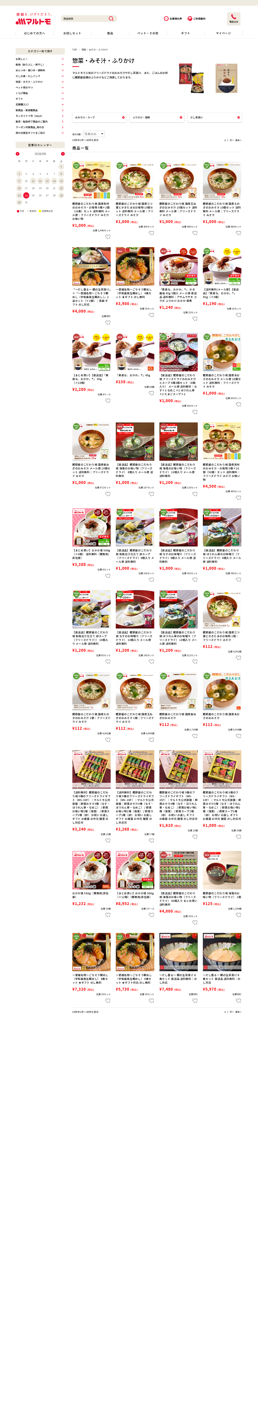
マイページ (223, 33)
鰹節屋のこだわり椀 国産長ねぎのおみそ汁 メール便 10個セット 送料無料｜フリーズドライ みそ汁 (91, 470)
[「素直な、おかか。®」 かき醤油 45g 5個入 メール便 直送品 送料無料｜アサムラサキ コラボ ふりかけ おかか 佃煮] (178, 266)
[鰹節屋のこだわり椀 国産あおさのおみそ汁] (222, 691)
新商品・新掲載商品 (27, 110)
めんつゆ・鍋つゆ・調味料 (30, 70)
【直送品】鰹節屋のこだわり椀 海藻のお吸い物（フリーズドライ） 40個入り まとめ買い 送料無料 (178, 898)
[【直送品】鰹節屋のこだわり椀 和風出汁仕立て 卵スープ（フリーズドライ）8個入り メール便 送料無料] (135, 527)
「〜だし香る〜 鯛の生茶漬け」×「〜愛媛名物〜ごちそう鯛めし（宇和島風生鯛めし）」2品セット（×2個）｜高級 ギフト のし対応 (91, 296)
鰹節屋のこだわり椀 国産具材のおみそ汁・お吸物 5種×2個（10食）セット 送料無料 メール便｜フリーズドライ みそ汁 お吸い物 (91, 211)
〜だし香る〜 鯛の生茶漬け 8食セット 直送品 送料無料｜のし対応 (178, 978)
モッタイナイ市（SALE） (30, 116)
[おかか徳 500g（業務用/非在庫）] (91, 870)
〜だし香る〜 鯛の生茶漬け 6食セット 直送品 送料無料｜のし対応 (221, 978)
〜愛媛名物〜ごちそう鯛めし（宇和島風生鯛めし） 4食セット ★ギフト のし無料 (134, 293)
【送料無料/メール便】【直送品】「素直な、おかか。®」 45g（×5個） (221, 293)
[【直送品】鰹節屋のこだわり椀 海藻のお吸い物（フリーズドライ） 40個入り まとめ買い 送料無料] (178, 870)
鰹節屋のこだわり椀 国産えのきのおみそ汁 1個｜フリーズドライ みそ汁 (91, 717)
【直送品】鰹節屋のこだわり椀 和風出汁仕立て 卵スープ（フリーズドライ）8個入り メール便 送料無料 (135, 555)
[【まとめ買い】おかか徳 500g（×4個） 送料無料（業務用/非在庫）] (91, 527)
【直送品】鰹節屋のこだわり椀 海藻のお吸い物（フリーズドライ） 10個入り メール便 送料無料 (177, 470)
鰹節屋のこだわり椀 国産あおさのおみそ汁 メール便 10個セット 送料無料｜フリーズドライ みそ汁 (222, 380)
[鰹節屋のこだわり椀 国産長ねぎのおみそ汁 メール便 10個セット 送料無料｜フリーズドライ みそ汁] (91, 441)
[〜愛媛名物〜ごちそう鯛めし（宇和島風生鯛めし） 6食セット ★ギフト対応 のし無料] (135, 952)
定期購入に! (22, 104)
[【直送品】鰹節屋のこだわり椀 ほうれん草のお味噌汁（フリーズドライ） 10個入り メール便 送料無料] (178, 609)
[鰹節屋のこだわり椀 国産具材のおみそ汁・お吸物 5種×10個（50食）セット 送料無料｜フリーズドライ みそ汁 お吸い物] (222, 441)
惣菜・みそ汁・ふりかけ (29, 82)
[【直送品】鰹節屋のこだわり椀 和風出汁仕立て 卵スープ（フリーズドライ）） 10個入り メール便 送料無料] (91, 609)
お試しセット (72, 33)
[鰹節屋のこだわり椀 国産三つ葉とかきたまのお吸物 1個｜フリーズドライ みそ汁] (222, 609)
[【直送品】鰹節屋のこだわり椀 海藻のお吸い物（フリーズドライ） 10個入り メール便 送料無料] (178, 441)
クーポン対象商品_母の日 (30, 127)
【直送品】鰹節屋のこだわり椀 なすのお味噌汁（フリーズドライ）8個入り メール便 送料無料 (177, 555)
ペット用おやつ (24, 87)
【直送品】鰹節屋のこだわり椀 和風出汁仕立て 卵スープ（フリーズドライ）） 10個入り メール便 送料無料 (90, 637)
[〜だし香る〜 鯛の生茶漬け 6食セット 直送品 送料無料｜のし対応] (222, 952)
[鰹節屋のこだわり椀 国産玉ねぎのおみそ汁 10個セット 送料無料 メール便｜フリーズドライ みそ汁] (178, 181)
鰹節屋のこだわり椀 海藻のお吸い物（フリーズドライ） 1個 (222, 895)
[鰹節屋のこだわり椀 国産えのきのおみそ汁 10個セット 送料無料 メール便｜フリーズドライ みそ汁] (222, 181)
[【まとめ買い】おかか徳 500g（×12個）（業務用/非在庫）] (135, 870)
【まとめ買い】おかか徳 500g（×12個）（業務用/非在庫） (135, 895)
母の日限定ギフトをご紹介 (30, 133)
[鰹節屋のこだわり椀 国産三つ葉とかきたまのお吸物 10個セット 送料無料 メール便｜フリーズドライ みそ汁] (135, 181)
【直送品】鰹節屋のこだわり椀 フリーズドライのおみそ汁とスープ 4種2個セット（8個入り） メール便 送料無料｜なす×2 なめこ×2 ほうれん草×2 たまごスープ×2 (178, 384)
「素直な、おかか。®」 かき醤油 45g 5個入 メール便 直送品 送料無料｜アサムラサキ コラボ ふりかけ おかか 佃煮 (178, 295)
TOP (74, 49)
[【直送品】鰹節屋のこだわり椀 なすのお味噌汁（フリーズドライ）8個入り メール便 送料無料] (178, 527)
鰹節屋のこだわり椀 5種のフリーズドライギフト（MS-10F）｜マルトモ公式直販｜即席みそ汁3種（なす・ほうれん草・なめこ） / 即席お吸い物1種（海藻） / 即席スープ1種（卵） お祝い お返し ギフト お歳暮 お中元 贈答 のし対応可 (222, 805)
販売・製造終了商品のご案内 (32, 121)
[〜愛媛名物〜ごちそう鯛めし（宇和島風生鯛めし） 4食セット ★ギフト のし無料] (135, 266)
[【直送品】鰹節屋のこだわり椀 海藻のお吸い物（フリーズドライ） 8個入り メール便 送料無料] (135, 441)
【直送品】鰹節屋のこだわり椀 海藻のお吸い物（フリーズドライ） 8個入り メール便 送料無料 (134, 470)
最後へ (238, 140)
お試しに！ (22, 59)
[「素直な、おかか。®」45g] (135, 352)
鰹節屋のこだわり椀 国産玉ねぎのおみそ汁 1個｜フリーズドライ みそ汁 (135, 717)
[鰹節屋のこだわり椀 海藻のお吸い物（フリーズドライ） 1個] (222, 870)
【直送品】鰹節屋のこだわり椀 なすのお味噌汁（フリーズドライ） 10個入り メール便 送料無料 (134, 637)
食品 (110, 33)
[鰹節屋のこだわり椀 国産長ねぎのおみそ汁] (178, 691)
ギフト (185, 33)
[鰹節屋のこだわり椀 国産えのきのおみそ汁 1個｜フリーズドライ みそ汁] (91, 691)
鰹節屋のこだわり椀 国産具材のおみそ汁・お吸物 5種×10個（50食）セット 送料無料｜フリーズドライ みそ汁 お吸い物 (221, 472)
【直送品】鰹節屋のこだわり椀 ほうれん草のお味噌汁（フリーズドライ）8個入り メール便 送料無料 (222, 555)
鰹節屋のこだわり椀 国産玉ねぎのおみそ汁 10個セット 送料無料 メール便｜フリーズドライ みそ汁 (178, 209)
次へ (232, 140)
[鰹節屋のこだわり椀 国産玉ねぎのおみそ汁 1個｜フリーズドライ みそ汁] (135, 691)
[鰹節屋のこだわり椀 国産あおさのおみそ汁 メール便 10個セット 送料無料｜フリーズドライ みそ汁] (222, 352)
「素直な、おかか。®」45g (133, 375)
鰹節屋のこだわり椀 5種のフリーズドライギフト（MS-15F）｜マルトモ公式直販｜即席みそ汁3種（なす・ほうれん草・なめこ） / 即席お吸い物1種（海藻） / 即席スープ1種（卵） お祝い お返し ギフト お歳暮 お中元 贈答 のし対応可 (178, 805)
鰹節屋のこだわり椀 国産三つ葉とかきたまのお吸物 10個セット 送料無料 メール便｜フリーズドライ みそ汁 (134, 209)
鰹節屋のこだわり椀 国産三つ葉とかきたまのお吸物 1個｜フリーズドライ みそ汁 (221, 636)
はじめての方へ (34, 33)
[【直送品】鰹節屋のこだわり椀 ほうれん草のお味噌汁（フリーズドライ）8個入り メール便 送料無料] (222, 527)
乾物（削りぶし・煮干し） (30, 64)
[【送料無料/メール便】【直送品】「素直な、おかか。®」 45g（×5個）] (222, 266)
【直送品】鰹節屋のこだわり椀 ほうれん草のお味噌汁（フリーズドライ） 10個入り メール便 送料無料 (178, 637)
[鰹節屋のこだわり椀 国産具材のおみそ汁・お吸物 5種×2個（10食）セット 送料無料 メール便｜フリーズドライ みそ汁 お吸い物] (91, 181)
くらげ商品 (22, 93)
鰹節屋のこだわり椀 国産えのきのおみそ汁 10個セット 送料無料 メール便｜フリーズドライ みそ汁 (222, 209)
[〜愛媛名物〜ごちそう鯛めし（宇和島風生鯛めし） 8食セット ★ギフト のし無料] (91, 952)
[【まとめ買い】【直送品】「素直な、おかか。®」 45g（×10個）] (91, 352)
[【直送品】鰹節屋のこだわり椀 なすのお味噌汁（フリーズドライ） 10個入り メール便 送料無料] (135, 609)
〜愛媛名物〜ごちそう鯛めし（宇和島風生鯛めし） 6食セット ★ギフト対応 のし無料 (134, 978)
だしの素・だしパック (28, 76)
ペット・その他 (147, 33)
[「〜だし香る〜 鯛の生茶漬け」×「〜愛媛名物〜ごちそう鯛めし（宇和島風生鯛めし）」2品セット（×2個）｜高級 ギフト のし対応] (91, 266)
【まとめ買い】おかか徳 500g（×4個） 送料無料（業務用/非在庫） (91, 554)
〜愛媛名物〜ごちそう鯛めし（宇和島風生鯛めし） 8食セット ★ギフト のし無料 (90, 978)
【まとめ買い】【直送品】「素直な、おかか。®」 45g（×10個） (90, 379)
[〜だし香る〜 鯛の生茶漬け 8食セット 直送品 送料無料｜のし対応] (178, 952)
